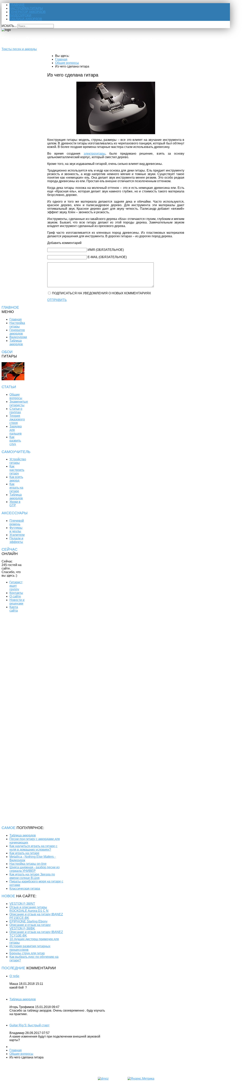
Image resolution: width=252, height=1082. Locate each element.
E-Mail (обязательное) (107, 257)
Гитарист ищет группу (15, 586)
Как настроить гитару (16, 470)
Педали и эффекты (16, 540)
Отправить (57, 300)
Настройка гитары (26, 8)
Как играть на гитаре (16, 487)
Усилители (17, 534)
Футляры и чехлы (15, 529)
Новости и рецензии (16, 601)
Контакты (16, 593)
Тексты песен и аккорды (19, 49)
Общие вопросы (15, 396)
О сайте (15, 596)
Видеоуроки (20, 15)
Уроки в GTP (14, 503)
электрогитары (94, 153)
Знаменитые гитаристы (18, 403)
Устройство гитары (17, 461)
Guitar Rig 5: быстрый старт (29, 1025)
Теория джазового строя (17, 419)
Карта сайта (13, 608)
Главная (16, 4)
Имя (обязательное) (106, 249)
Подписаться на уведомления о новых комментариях (101, 293)
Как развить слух (15, 440)
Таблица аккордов (25, 19)
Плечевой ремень (16, 522)
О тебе (14, 976)
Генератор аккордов (27, 12)
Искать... (9, 26)
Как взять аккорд (16, 478)
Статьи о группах (15, 410)
